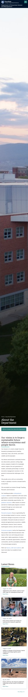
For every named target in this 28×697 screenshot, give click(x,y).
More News (20, 692)
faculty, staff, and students (14, 548)
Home (2, 417)
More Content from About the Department (14, 429)
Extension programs (6, 530)
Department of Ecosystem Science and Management (11, 5)
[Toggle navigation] (25, 2)
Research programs (6, 513)
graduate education (6, 502)
